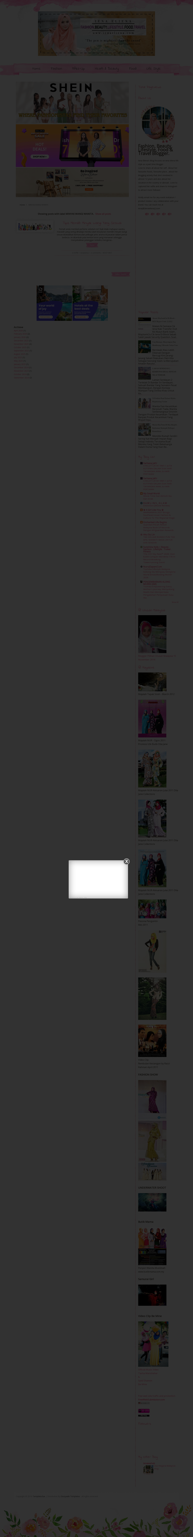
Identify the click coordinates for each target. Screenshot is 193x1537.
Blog (85, 897)
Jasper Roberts (79, 897)
